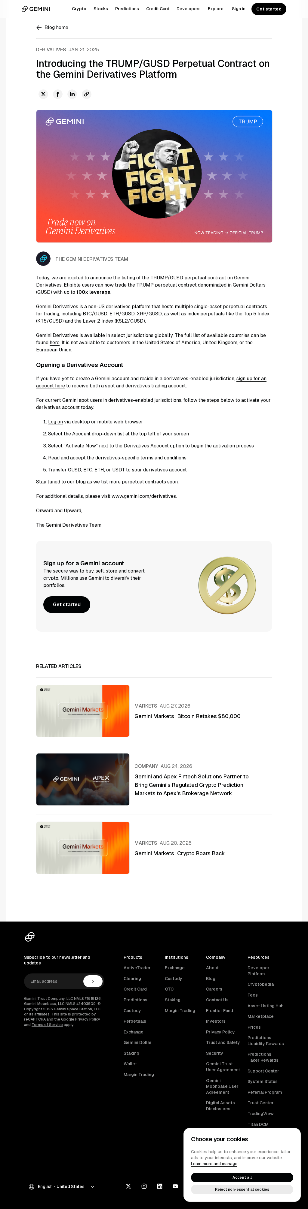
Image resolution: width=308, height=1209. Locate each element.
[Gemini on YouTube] (175, 1186)
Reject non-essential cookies (242, 1189)
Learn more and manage (214, 1163)
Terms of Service (47, 1024)
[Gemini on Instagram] (144, 1186)
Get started (269, 9)
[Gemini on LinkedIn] (160, 1186)
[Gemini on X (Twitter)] (128, 1186)
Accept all (242, 1177)
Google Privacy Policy (80, 1019)
